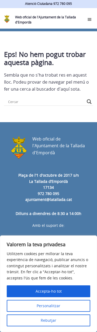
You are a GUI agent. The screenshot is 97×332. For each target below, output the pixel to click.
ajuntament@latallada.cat (48, 199)
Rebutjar (48, 320)
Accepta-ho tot (49, 291)
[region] (48, 283)
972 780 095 (48, 193)
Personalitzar (48, 305)
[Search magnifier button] (89, 101)
